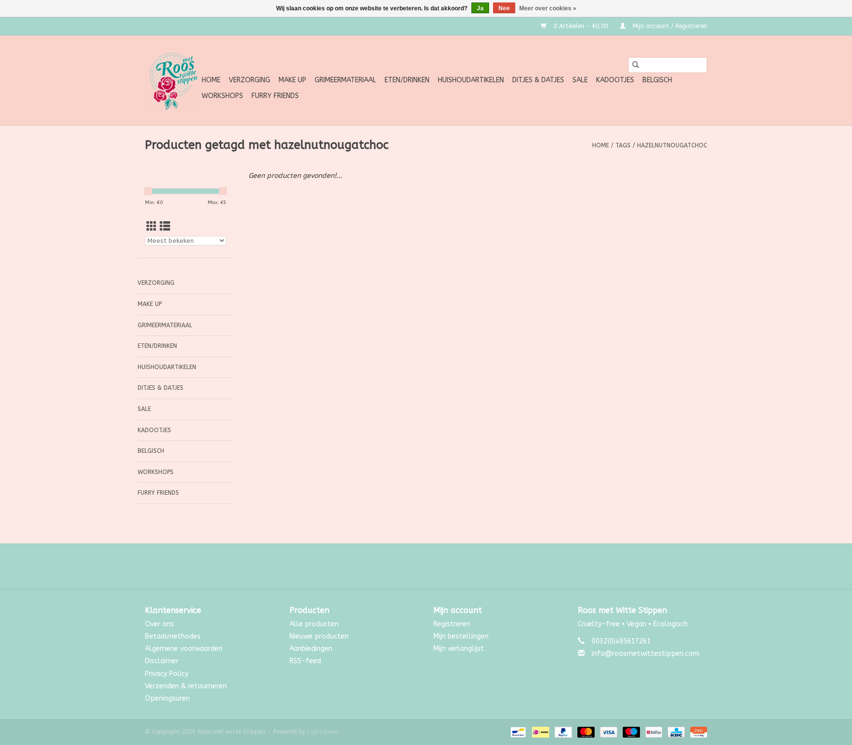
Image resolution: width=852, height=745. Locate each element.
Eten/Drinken (407, 80)
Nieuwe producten (319, 636)
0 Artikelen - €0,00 (581, 26)
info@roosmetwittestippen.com (645, 653)
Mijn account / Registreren (669, 26)
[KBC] (675, 731)
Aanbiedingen (310, 648)
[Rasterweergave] (151, 227)
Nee (504, 8)
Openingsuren (167, 698)
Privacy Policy (166, 674)
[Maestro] (630, 731)
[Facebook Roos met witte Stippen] (417, 566)
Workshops (222, 96)
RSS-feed (305, 661)
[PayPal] (562, 731)
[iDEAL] (540, 731)
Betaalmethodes (173, 636)
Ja (480, 8)
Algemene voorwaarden (183, 648)
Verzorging (249, 80)
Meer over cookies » (547, 8)
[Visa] (608, 731)
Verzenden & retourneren (186, 686)
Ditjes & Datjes (538, 80)
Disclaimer (161, 661)
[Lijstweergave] (165, 227)
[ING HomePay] (697, 731)
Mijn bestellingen (461, 636)
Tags (623, 145)
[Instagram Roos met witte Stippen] (435, 566)
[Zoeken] (635, 65)
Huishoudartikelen (471, 80)
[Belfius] (653, 731)
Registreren (451, 624)
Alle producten (314, 624)
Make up (292, 80)
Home (211, 80)
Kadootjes (615, 80)
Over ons (159, 624)
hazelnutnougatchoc (672, 145)
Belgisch (657, 80)
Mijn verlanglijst (458, 648)
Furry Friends (275, 96)
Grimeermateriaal (345, 80)
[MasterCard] (585, 731)
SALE (580, 80)
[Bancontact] (517, 731)
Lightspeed (322, 731)
